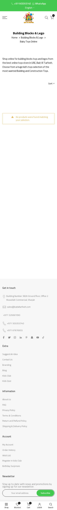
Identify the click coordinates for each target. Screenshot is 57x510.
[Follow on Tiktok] (43, 337)
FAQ (4, 405)
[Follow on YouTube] (37, 337)
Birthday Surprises (11, 466)
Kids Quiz (6, 381)
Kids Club (6, 376)
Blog (4, 370)
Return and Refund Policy (14, 421)
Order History (8, 450)
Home (15, 37)
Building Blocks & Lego (32, 37)
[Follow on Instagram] (15, 337)
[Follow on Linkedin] (20, 337)
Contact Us (7, 359)
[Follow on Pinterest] (26, 337)
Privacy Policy (8, 410)
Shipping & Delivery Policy (14, 426)
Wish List (6, 455)
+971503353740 (22, 3)
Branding (6, 365)
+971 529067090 (11, 315)
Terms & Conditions (11, 415)
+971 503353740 (15, 323)
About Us (6, 399)
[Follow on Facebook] (3, 337)
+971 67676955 (15, 330)
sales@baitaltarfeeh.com (19, 307)
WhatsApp (40, 3)
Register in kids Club (12, 461)
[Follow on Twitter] (9, 337)
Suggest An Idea (10, 354)
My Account (7, 445)
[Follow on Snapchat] (32, 337)
